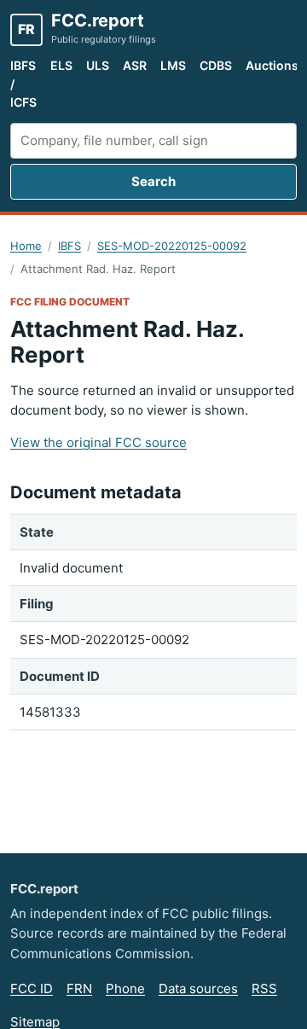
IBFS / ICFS (23, 83)
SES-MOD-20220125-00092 (171, 246)
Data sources (198, 988)
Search (153, 181)
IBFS (69, 246)
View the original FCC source (98, 442)
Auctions (272, 65)
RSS (264, 988)
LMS (173, 65)
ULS (97, 65)
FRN (79, 988)
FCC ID (31, 988)
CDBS (216, 65)
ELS (61, 65)
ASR (135, 65)
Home (26, 246)
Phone (125, 988)
